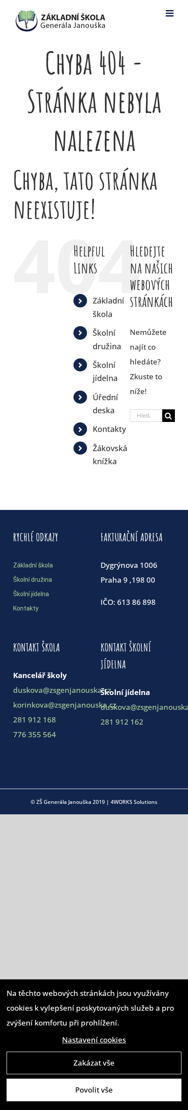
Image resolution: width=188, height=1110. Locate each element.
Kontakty (109, 429)
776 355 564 (34, 734)
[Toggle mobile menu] (170, 13)
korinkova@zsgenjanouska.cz (64, 705)
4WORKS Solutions (134, 802)
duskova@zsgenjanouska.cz (62, 690)
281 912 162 (122, 722)
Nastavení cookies (94, 1040)
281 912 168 (34, 720)
